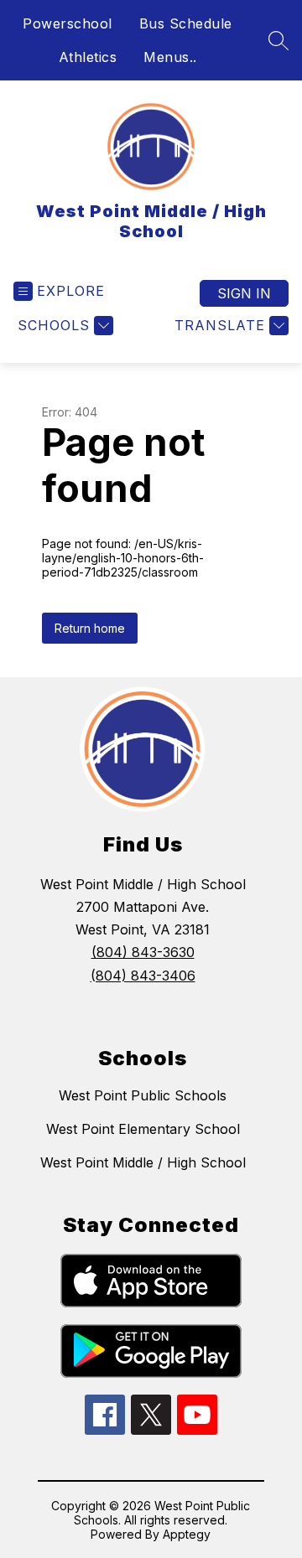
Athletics (88, 57)
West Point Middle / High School (143, 1162)
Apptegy (187, 1534)
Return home (90, 628)
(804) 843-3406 (143, 975)
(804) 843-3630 (143, 952)
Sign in (244, 293)
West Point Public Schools (142, 1095)
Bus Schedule (185, 23)
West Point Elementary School (143, 1129)
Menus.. (170, 57)
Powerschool (67, 23)
